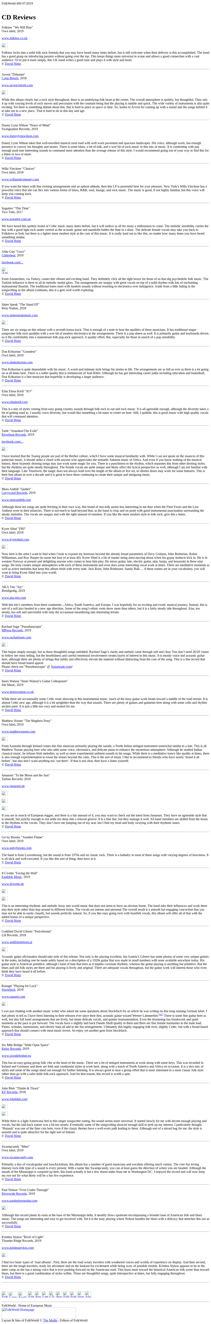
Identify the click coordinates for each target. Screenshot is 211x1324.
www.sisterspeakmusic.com (20, 315)
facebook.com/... (12, 262)
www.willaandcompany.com (20, 179)
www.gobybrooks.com (17, 848)
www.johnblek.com (14, 1099)
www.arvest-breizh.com (17, 85)
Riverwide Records (14, 1193)
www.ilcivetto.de (13, 884)
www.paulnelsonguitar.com (19, 1200)
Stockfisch (8, 989)
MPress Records (12, 630)
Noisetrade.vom (61, 666)
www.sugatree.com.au (16, 219)
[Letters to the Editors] (45, 1296)
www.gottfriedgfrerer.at (17, 942)
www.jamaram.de (13, 786)
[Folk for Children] (66, 1296)
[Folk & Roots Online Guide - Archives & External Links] (73, 1296)
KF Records (10, 1092)
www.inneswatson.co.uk (18, 692)
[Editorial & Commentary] (31, 1296)
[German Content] (13, 1296)
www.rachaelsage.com (16, 637)
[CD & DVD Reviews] (52, 1296)
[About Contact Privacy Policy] (88, 1296)
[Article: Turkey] (5, 272)
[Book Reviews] (59, 1296)
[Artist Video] (5, 46)
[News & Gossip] (38, 1296)
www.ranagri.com (13, 996)
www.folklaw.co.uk (14, 38)
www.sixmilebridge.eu (16, 1055)
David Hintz (13, 63)
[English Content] (22, 1296)
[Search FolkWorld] (80, 1296)
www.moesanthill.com (16, 500)
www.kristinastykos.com (18, 1247)
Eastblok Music (12, 877)
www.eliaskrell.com (15, 402)
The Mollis (50, 1320)
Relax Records (11, 1048)
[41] (161, 1014)
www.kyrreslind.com (15, 539)
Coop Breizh (10, 78)
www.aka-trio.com (14, 597)
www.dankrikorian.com (17, 362)
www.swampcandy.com (17, 1157)
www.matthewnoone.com (18, 731)
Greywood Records (14, 493)
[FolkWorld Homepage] (5, 1296)
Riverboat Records (14, 434)
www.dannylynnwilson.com (20, 136)
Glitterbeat (8, 255)
